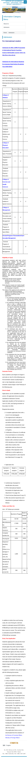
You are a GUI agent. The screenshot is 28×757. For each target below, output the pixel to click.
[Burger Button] (25, 2)
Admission (11, 32)
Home (5, 32)
